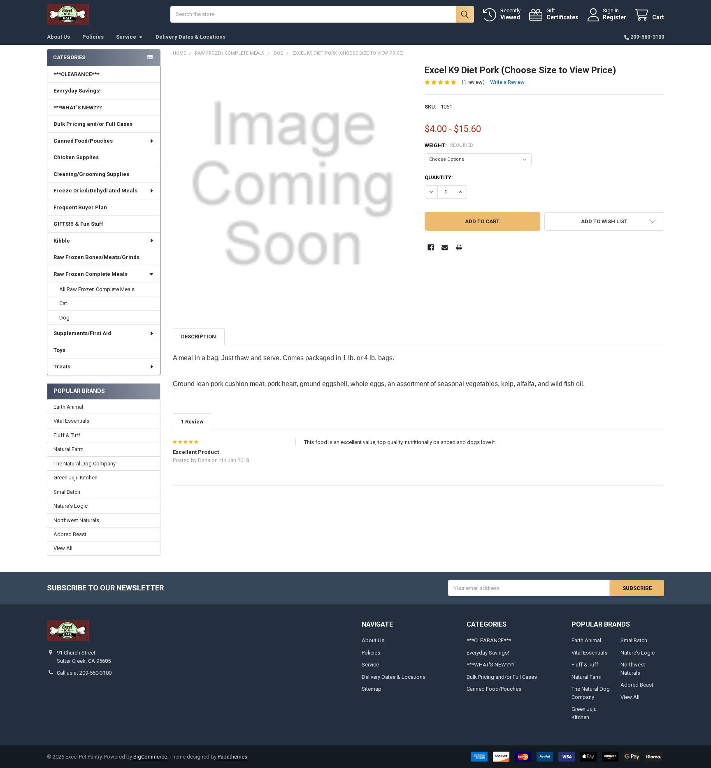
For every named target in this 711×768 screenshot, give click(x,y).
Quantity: (439, 177)
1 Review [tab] (192, 422)
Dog (64, 318)
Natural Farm (68, 449)
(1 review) (473, 82)
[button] (604, 221)
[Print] (459, 247)
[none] (293, 184)
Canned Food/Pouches (83, 141)
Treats (61, 366)
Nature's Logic (70, 506)
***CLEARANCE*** (76, 74)
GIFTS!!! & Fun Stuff (78, 224)
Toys (59, 350)
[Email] (445, 247)
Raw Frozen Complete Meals (90, 274)
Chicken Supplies (76, 157)
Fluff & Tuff (66, 435)
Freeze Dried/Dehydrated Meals (95, 190)
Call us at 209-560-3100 (84, 673)
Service (126, 37)
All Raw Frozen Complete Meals (97, 289)
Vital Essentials (71, 421)
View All (62, 548)
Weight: (449, 145)
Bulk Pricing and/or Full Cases (92, 124)
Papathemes (232, 757)
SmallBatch (66, 492)
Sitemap (371, 689)
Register (614, 17)
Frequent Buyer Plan (80, 207)
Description (198, 336)
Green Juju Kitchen (75, 477)
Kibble (61, 241)
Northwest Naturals (76, 520)
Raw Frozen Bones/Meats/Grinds (96, 257)
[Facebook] (431, 247)
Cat (63, 303)
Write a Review (507, 82)
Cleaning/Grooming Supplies (91, 174)
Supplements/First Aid (82, 333)
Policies (93, 37)
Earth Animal (68, 407)
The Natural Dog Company (84, 463)
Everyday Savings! (77, 91)
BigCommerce (150, 757)
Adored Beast (69, 534)
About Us (58, 37)
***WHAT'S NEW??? (77, 107)
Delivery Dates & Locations (190, 37)
